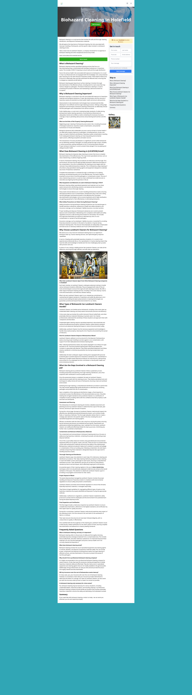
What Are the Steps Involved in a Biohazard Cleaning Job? (119, 101)
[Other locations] (127, 3)
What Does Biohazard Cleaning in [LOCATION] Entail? (119, 88)
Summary (112, 107)
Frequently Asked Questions (118, 105)
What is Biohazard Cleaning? (118, 80)
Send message (120, 71)
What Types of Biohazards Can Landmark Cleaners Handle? (118, 97)
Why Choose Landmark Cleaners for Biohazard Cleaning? (120, 92)
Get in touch (96, 24)
